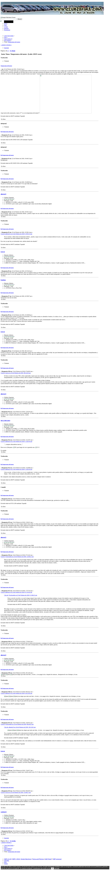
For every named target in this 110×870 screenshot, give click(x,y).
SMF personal (57, 859)
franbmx (3, 280)
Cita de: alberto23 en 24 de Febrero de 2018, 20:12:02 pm (16, 693)
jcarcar (3, 251)
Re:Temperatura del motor (7, 131)
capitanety (4, 812)
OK (52, 868)
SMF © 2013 (16, 859)
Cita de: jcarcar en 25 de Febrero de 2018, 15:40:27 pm (16, 792)
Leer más (56, 868)
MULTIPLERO (5, 420)
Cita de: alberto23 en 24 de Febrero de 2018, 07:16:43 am (16, 592)
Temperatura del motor (6, 65)
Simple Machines (26, 859)
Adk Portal (48, 859)
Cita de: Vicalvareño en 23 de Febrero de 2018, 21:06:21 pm (17, 556)
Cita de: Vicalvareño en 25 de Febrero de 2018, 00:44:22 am (17, 724)
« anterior (3, 45)
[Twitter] (0, 9)
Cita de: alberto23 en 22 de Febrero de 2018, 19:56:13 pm (16, 234)
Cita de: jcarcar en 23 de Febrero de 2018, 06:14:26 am (16, 373)
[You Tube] (0, 17)
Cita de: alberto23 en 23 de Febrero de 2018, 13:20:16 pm (16, 441)
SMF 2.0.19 (7, 859)
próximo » (9, 45)
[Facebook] (0, 13)
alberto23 (3, 194)
